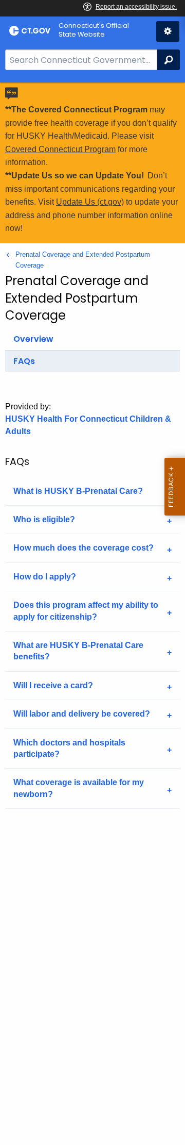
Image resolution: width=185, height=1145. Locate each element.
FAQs (24, 361)
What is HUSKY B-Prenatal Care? (78, 491)
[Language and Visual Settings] (167, 31)
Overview (33, 339)
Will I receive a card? (53, 685)
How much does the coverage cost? (83, 547)
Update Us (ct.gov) (90, 201)
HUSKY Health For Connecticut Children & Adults (88, 425)
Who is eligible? (44, 519)
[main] (92, 613)
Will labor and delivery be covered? (81, 713)
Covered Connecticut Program (60, 149)
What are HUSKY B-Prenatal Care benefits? (78, 651)
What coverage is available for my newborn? (78, 788)
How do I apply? (44, 576)
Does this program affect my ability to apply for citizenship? (85, 611)
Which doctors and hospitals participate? (69, 748)
